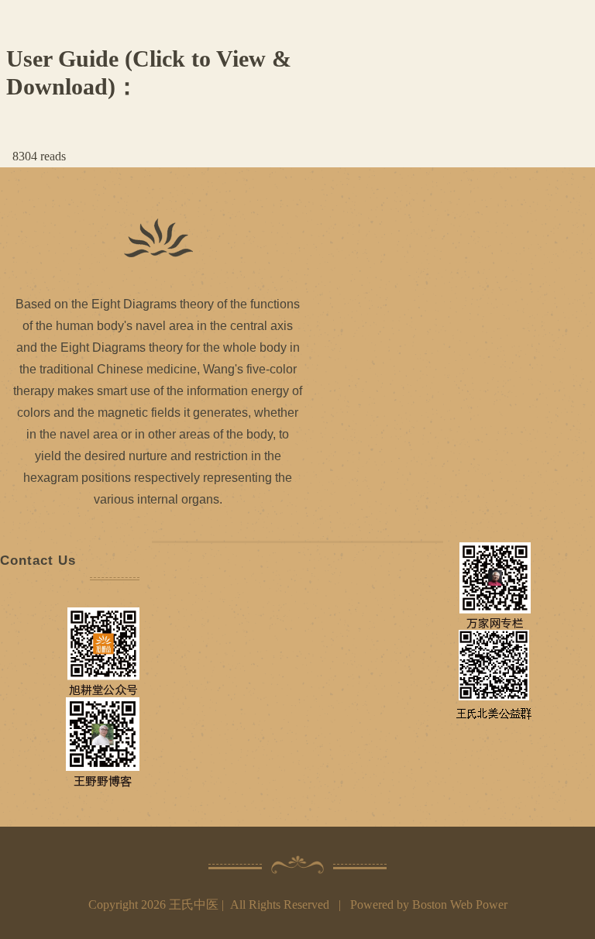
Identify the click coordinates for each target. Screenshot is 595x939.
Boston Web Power (459, 904)
